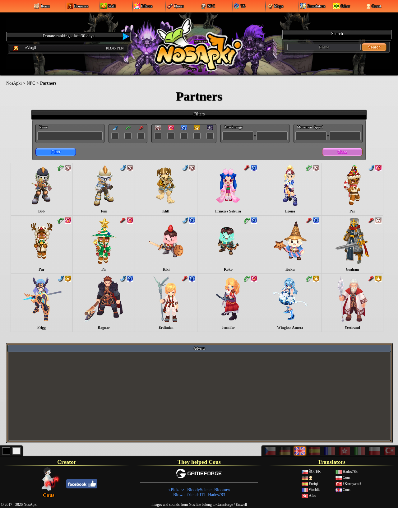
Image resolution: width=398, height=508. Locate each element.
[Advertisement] (199, 396)
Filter (55, 152)
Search (374, 47)
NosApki (14, 83)
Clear (342, 152)
